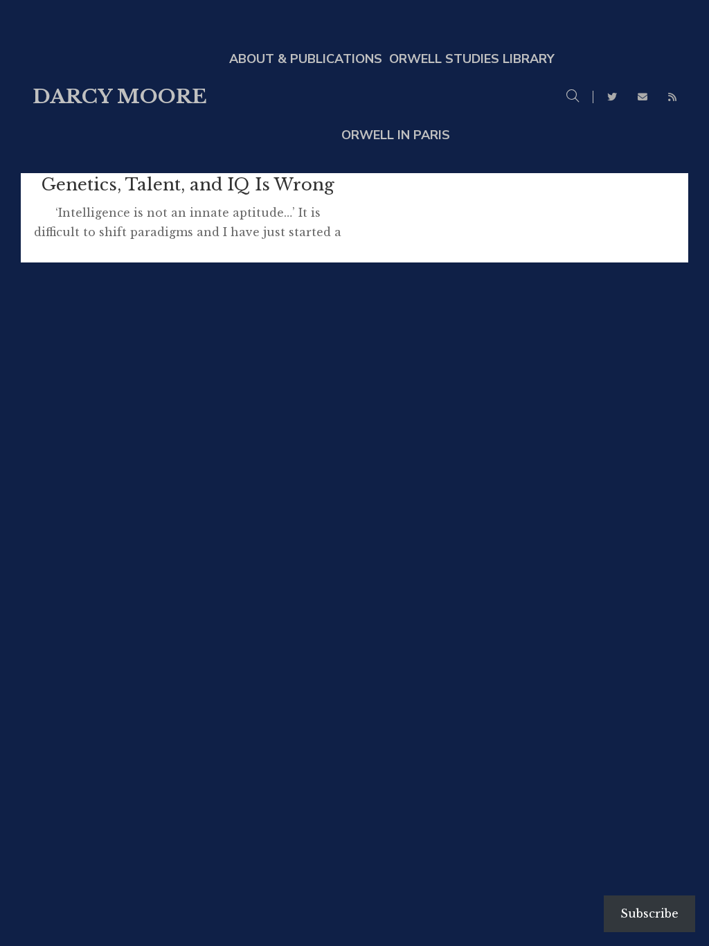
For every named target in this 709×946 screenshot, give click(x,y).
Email (642, 97)
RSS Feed (672, 97)
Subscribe (649, 913)
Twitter (612, 97)
